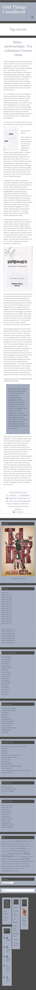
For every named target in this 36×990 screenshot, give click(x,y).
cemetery (22, 843)
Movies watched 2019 (8, 638)
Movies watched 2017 (8, 642)
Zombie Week (15, 871)
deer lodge (20, 501)
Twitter (8, 941)
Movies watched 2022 (8, 632)
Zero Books (5, 732)
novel (21, 861)
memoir (23, 856)
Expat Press (5, 715)
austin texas (7, 841)
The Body (4, 753)
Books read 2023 (6, 595)
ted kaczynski (18, 506)
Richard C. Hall (5, 821)
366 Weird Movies (6, 787)
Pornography (26, 863)
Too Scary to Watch (7, 791)
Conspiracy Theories (6, 846)
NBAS (3, 859)
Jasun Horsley (5, 683)
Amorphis (4, 749)
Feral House (5, 717)
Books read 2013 (6, 617)
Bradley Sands (5, 666)
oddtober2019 (4, 863)
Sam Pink (4, 692)
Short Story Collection (15, 866)
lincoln (27, 504)
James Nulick (5, 681)
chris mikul (27, 843)
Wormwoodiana (6, 730)
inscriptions (15, 504)
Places (15, 939)
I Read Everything (15, 854)
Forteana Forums (6, 808)
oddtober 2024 (19, 863)
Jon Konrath (5, 687)
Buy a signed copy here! (18, 578)
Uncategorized (24, 495)
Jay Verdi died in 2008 (10, 329)
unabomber (18, 509)
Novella (25, 861)
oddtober (31, 861)
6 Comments (19, 512)
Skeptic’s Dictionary (7, 827)
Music (15, 922)
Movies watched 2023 (8, 629)
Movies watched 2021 (8, 634)
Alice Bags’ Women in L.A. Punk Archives (13, 746)
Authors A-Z (5, 593)
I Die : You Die (5, 759)
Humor (27, 851)
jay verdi (21, 504)
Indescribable (4, 853)
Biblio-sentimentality (20, 498)
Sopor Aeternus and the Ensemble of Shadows (15, 770)
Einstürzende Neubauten (9, 757)
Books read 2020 (6, 601)
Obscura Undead (6, 818)
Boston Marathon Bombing (13, 843)
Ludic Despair (5, 816)
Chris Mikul (4, 670)
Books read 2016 (6, 610)
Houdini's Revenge (19, 851)
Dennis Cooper (6, 674)
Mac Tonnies (5, 689)
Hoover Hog (5, 810)
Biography (13, 841)
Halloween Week (5, 851)
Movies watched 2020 (8, 636)
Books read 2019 (6, 604)
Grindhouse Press (6, 719)
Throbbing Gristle (6, 772)
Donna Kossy (5, 676)
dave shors (12, 501)
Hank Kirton (5, 679)
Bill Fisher (4, 751)
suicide (16, 868)
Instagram (8, 950)
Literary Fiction (17, 856)
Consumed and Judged (8, 710)
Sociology (12, 868)
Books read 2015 (6, 612)
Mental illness (29, 856)
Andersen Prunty (6, 659)
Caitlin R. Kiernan (6, 668)
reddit (8, 866)
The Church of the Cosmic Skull (11, 755)
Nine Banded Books (7, 723)
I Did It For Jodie (6, 812)
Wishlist (8, 981)
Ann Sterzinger (5, 661)
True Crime (21, 868)
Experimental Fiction (5, 848)
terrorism (25, 506)
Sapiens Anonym (6, 823)
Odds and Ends (15, 928)
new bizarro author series (13, 859)
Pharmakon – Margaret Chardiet (11, 766)
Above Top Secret (7, 805)
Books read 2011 (6, 621)
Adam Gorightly (6, 657)
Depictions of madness (29, 846)
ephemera (27, 501)
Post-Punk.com (6, 768)
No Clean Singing (6, 764)
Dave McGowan (6, 672)
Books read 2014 (6, 614)
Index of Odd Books (7, 721)
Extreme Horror (15, 848)
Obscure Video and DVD (9, 789)
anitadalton (12, 495)
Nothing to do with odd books (10, 861)
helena (9, 504)
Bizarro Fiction (22, 841)
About (6, 918)
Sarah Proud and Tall (7, 825)
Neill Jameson (5, 762)
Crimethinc (4, 712)
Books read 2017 (6, 608)
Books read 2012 (6, 619)
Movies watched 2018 (8, 640)
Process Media (5, 725)
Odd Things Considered (14, 9)
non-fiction (25, 859)
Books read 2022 (6, 597)
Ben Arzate (4, 663)
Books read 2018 (6, 606)
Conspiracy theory (17, 846)
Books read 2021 (6, 599)
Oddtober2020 (11, 863)
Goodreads (8, 960)
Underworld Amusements (9, 728)
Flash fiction (28, 848)
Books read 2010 (6, 623)
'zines (3, 841)
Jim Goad (4, 685)
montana (10, 506)
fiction (23, 848)
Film (14, 919)
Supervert (4, 694)
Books (15, 907)
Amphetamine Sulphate (8, 708)
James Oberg (5, 814)
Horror (11, 851)
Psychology (3, 866)
